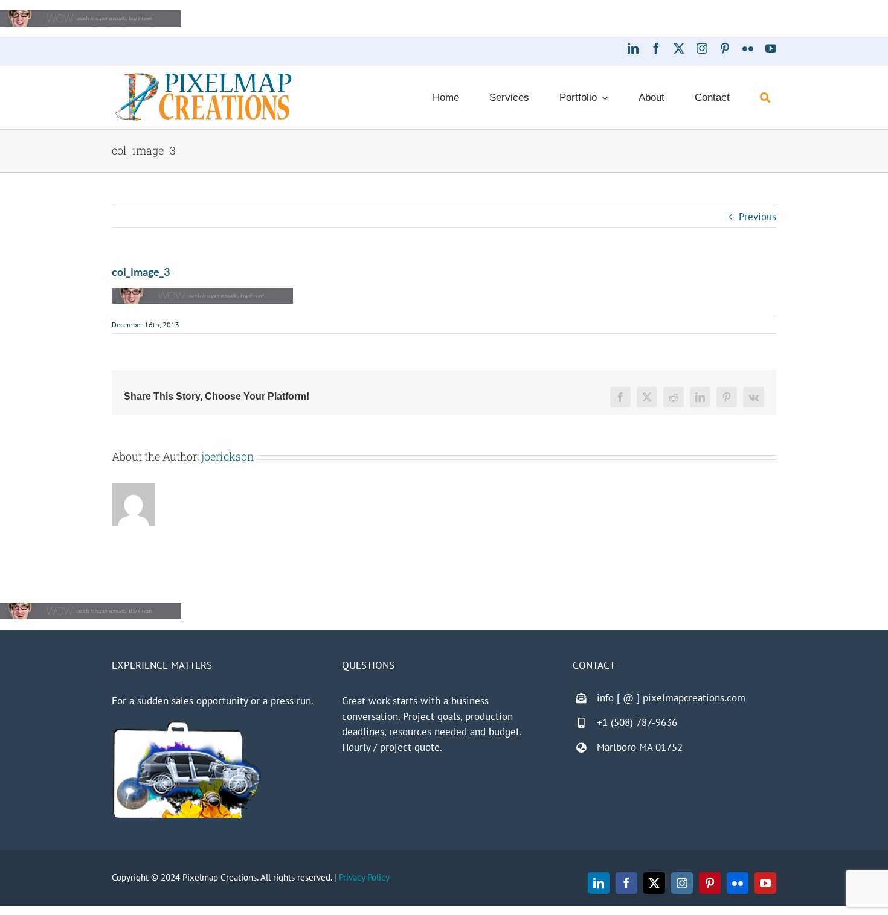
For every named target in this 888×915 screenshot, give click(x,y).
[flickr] (747, 48)
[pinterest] (724, 48)
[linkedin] (633, 48)
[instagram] (702, 48)
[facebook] (656, 48)
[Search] (765, 98)
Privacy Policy (364, 877)
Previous (757, 216)
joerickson (227, 456)
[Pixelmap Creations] (203, 76)
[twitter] (679, 48)
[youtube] (770, 48)
